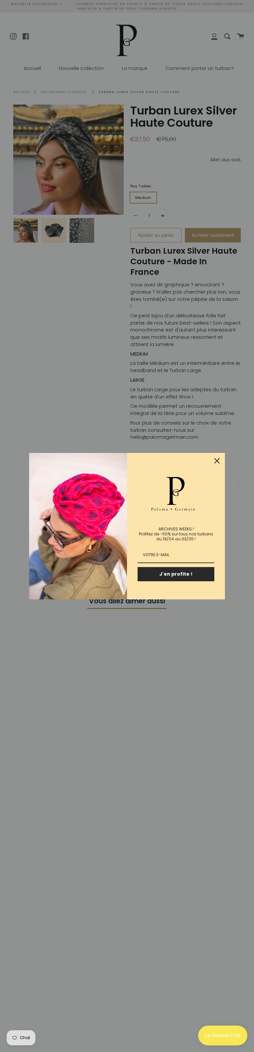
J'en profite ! (175, 574)
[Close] (217, 461)
